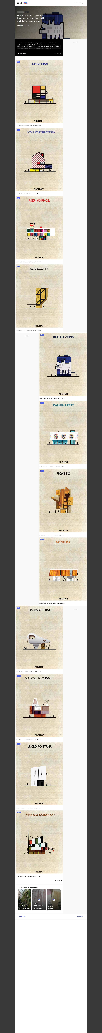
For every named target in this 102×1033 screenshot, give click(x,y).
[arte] (24, 3)
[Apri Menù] (18, 3)
